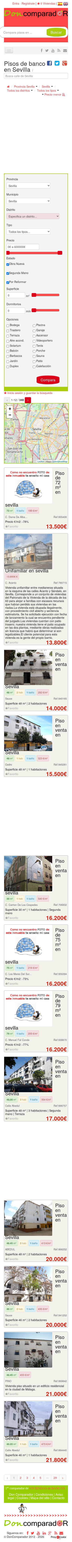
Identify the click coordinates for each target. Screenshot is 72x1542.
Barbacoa (15, 356)
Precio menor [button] (53, 94)
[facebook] (41, 50)
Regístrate (28, 3)
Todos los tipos (47, 90)
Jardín (13, 361)
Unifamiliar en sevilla (26, 570)
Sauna (39, 356)
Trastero (14, 330)
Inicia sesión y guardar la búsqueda (29, 393)
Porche (40, 350)
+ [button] (10, 408)
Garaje (40, 330)
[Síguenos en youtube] (53, 50)
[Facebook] (26, 1533)
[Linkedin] (44, 1533)
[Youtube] (38, 1533)
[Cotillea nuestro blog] (58, 50)
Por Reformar (17, 282)
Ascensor (41, 335)
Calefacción (43, 366)
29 (55, 1478)
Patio (39, 361)
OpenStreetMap (59, 461)
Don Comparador (21, 1494)
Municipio (12, 194)
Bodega (14, 325)
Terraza (14, 335)
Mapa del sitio (40, 1498)
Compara (48, 379)
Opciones (12, 319)
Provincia (12, 179)
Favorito (13, 526)
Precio (10, 240)
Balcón (13, 350)
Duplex (14, 366)
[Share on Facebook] (49, 64)
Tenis (39, 346)
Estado (10, 258)
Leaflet (41, 461)
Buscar (56, 32)
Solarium (15, 346)
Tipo (9, 225)
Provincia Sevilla (24, 86)
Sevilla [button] (46, 86)
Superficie (12, 289)
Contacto (58, 1498)
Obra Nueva (16, 264)
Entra (15, 3)
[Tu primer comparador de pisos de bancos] (36, 13)
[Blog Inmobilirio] (55, 1533)
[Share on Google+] (64, 64)
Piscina (40, 325)
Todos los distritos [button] (19, 90)
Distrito (10, 210)
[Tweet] (57, 64)
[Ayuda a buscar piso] (65, 50)
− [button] (10, 414)
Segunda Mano (18, 273)
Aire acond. (16, 340)
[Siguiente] (28, 400)
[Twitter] (32, 1533)
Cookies (22, 1498)
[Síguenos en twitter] (47, 50)
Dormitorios (13, 304)
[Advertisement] (36, 135)
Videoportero (44, 340)
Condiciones (44, 1494)
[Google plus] (50, 1533)
